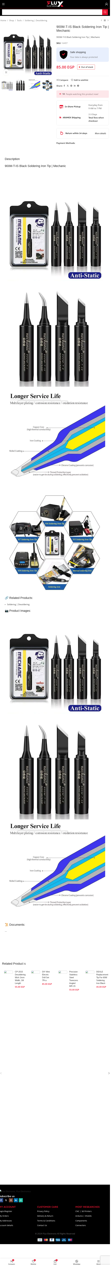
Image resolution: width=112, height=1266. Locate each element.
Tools (19, 20)
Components (81, 1220)
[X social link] (68, 86)
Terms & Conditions (46, 1220)
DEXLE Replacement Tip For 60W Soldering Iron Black (102, 977)
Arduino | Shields (83, 1216)
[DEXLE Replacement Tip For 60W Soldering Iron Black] (90, 1073)
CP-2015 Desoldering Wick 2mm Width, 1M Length (20, 977)
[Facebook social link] (64, 86)
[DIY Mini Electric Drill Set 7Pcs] (35, 1073)
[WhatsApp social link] (21, 1200)
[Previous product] (101, 20)
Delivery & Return (45, 1216)
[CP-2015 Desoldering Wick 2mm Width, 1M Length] (8, 1073)
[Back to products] (104, 20)
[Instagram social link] (11, 1200)
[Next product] (108, 20)
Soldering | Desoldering (36, 20)
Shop (11, 20)
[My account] (106, 4)
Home (3, 20)
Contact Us (42, 1225)
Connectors (80, 1225)
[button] (4, 51)
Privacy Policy (43, 1211)
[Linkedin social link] (74, 86)
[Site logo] (55, 3)
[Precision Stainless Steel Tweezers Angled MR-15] (62, 1073)
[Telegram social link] (78, 86)
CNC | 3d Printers (83, 1211)
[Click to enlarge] (6, 72)
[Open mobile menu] (3, 4)
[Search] (105, 12)
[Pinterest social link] (71, 86)
